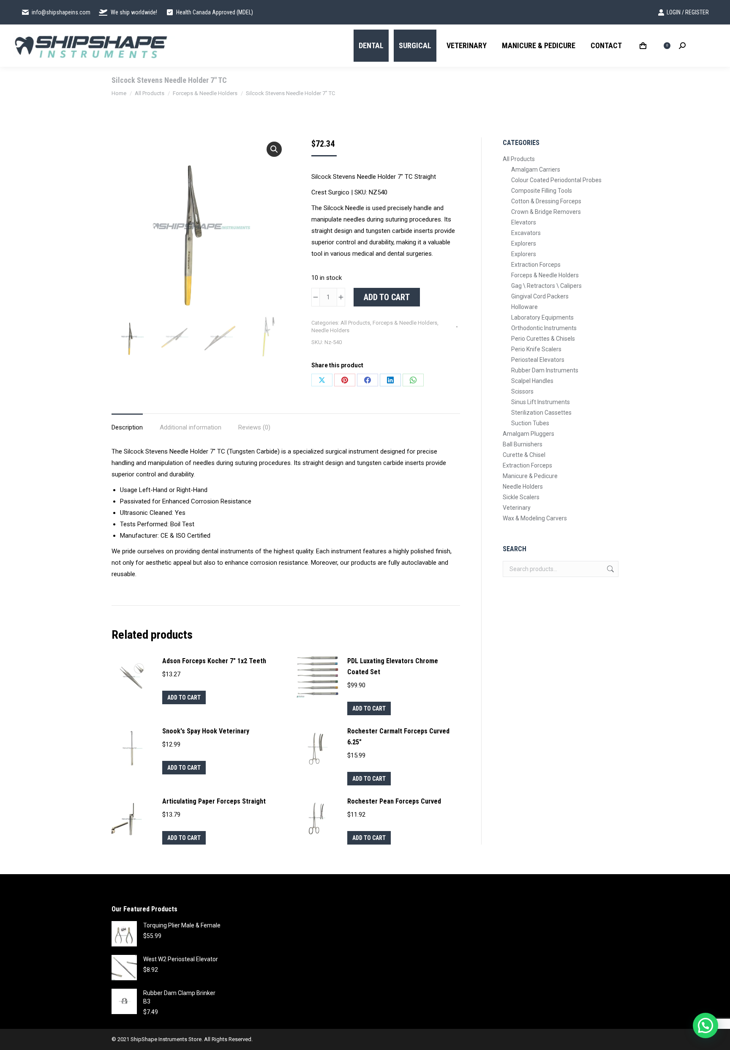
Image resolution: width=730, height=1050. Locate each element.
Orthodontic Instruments (544, 328)
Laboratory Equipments (542, 317)
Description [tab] (127, 427)
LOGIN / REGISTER (688, 12)
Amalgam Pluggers (528, 433)
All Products (355, 323)
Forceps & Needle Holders (405, 323)
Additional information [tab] (190, 427)
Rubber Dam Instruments (544, 370)
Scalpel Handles (532, 380)
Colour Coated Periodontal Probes (556, 180)
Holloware (524, 307)
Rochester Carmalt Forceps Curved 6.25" (398, 736)
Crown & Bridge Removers (546, 211)
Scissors (522, 391)
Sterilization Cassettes (541, 412)
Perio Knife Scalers (536, 349)
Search (609, 569)
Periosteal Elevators (537, 359)
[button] (274, 149)
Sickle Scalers (521, 497)
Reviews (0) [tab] (254, 427)
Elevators (523, 222)
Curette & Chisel (524, 454)
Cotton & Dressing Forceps (546, 201)
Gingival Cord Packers (540, 296)
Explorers (523, 243)
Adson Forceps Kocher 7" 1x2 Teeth (214, 661)
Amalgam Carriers (535, 169)
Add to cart (387, 297)
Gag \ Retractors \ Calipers (546, 285)
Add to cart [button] (184, 697)
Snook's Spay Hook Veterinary (205, 731)
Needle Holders (330, 330)
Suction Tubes (530, 423)
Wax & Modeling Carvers (535, 518)
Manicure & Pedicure (530, 476)
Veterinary (517, 507)
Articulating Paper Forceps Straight (214, 801)
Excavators (526, 233)
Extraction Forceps (536, 264)
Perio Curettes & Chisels (543, 338)
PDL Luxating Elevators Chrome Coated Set (392, 666)
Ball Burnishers (522, 444)
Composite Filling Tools (541, 190)
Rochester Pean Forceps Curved (394, 801)
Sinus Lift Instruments (540, 402)
